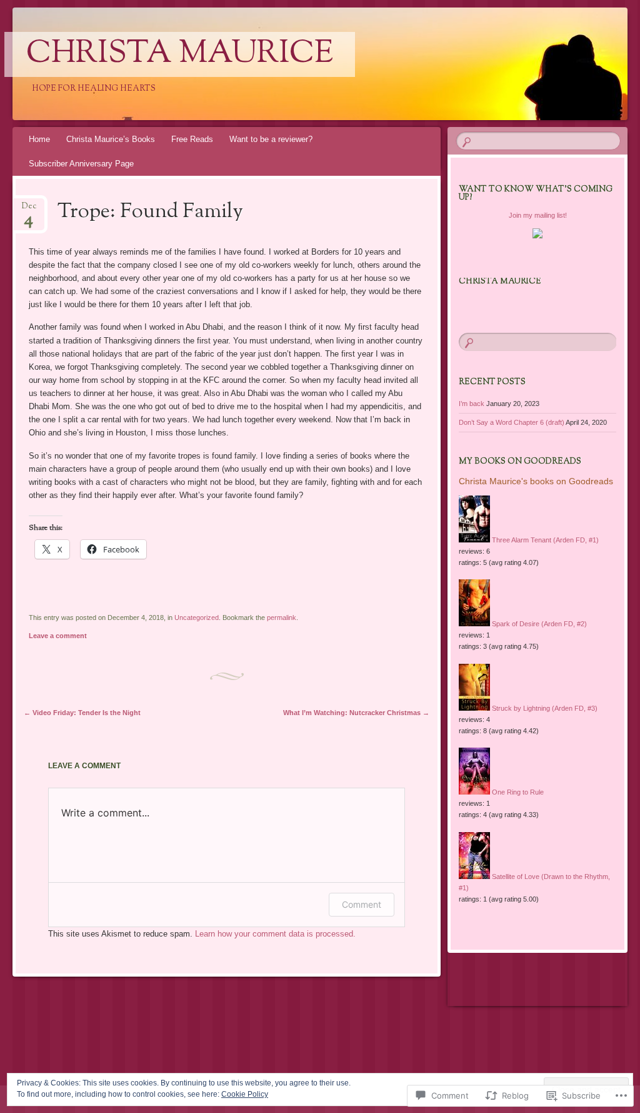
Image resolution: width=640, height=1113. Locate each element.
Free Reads (192, 139)
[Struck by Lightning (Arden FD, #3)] (474, 708)
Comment (361, 904)
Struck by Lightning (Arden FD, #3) (545, 708)
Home (39, 139)
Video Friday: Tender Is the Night (82, 712)
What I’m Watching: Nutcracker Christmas (356, 712)
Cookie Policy (244, 1094)
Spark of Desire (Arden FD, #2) (539, 624)
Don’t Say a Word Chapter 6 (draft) (511, 422)
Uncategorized (196, 617)
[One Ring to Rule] (474, 792)
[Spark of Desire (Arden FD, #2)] (474, 624)
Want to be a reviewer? (270, 139)
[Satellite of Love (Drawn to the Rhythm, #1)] (474, 876)
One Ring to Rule (518, 792)
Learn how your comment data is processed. (275, 933)
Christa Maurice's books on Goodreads (536, 481)
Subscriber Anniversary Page (81, 163)
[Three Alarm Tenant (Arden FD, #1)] (474, 540)
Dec (29, 210)
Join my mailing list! (538, 215)
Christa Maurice (179, 54)
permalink (281, 617)
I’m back (471, 403)
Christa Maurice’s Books (110, 139)
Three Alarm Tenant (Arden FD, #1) (545, 540)
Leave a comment (58, 635)
